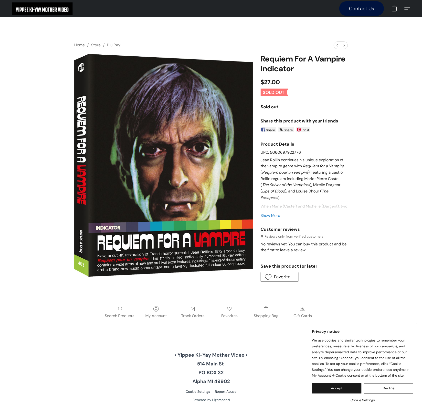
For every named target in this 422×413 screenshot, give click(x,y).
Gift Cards (303, 315)
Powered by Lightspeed (211, 400)
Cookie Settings (198, 391)
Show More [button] (270, 215)
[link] (362, 398)
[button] (42, 8)
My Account (156, 315)
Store (96, 45)
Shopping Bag (266, 315)
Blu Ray (113, 45)
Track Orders (192, 315)
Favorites (229, 315)
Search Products (119, 315)
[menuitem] (337, 45)
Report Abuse (225, 391)
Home (79, 45)
